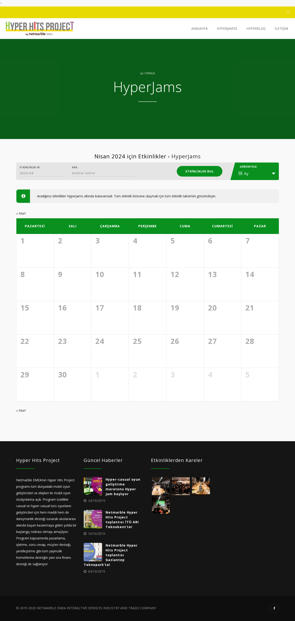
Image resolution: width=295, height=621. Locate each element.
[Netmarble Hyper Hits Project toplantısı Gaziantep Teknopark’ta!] (93, 552)
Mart (21, 213)
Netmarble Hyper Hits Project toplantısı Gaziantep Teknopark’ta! (111, 555)
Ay (246, 173)
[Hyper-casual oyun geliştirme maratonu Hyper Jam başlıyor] (93, 486)
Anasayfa (199, 28)
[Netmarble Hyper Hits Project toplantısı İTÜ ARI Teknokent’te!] (93, 519)
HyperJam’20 (227, 28)
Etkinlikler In (30, 167)
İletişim (281, 28)
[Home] (39, 28)
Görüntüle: (248, 166)
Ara (74, 167)
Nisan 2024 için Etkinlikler (130, 156)
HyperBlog (256, 28)
